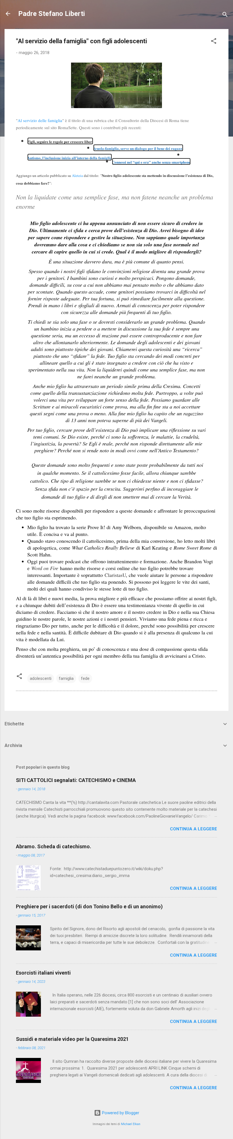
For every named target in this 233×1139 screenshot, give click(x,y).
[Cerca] (225, 15)
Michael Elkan (130, 1124)
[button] (213, 42)
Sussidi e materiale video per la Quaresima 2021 (72, 1039)
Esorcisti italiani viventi (43, 973)
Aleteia (77, 175)
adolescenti (40, 678)
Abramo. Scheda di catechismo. (53, 846)
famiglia (66, 678)
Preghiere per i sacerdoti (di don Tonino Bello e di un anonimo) (89, 906)
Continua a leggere (193, 828)
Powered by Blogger (120, 1112)
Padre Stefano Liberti (51, 14)
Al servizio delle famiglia (40, 120)
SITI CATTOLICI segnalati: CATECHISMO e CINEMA (76, 780)
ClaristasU (115, 574)
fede (85, 678)
